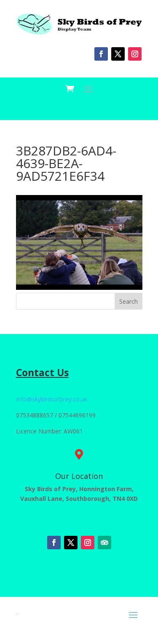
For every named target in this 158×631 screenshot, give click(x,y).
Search (128, 301)
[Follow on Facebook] (101, 54)
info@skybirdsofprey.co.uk (51, 399)
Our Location (79, 476)
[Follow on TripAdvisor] (104, 542)
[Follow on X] (118, 54)
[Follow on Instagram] (135, 54)
